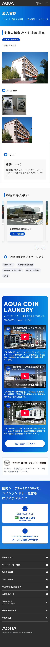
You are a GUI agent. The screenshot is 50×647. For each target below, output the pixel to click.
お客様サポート (8, 594)
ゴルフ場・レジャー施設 (12, 270)
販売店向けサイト (9, 610)
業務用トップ (7, 557)
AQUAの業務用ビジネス (11, 587)
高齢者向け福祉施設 (25, 264)
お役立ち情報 (7, 579)
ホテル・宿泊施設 (33, 270)
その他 (5, 275)
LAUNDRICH (9, 602)
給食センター (8, 264)
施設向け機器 (7, 572)
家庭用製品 (6, 617)
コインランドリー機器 (11, 565)
